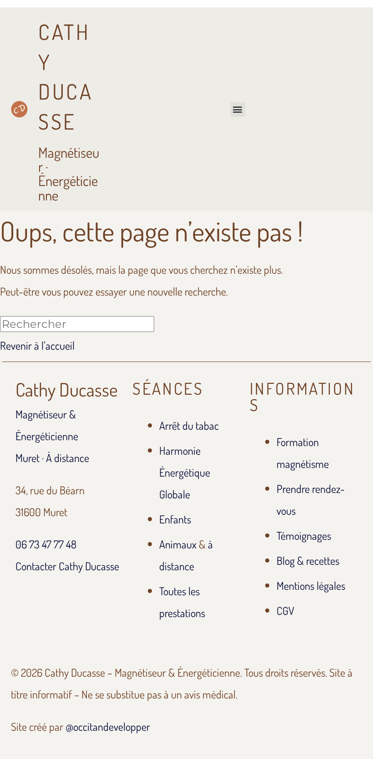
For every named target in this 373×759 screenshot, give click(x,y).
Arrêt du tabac (189, 425)
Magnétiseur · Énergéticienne (68, 111)
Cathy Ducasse (66, 389)
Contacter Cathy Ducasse (67, 566)
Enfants (175, 519)
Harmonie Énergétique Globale (184, 472)
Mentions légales (311, 585)
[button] (237, 109)
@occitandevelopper (108, 726)
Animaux (178, 544)
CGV (285, 610)
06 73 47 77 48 (45, 544)
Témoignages (304, 535)
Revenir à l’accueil (37, 345)
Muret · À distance (52, 458)
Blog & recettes (308, 560)
